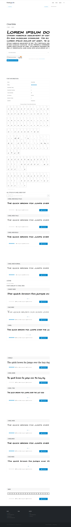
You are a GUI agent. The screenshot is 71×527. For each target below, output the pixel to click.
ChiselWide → (46, 6)
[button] (26, 298)
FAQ (30, 513)
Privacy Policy (55, 524)
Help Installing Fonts (33, 514)
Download (44, 210)
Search (60, 2)
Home (53, 2)
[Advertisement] (28, 15)
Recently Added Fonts (10, 514)
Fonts (56, 2)
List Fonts (8, 513)
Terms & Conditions (49, 524)
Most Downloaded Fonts (11, 517)
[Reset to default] (48, 196)
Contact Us (31, 516)
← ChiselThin (9, 6)
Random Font (9, 516)
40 (9, 195)
